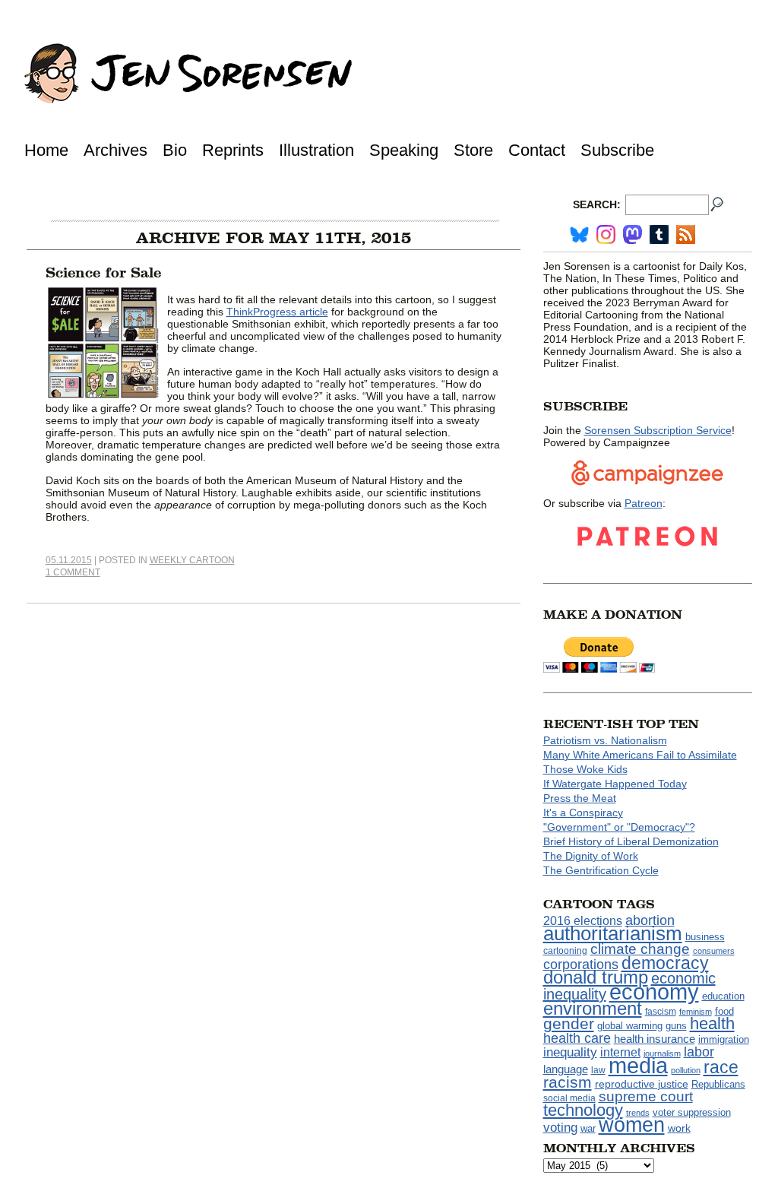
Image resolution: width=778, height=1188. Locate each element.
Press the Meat (579, 798)
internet (620, 1052)
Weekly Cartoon (192, 560)
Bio (175, 150)
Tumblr (659, 234)
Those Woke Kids (585, 769)
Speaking (403, 150)
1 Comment (73, 572)
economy (654, 991)
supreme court (646, 1096)
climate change (640, 949)
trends (638, 1112)
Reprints (233, 150)
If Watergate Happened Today (615, 784)
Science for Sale (103, 273)
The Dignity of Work (590, 856)
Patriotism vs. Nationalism (605, 740)
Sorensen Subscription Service (658, 430)
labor (699, 1052)
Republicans (718, 1084)
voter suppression (692, 1112)
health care (577, 1038)
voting (560, 1127)
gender (568, 1023)
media (638, 1065)
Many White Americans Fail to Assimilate (640, 755)
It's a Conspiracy (583, 812)
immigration (723, 1039)
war (588, 1128)
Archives (115, 150)
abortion (650, 920)
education (723, 996)
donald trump (595, 977)
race (721, 1067)
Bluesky (579, 234)
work (679, 1128)
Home (46, 150)
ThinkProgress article (277, 312)
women (632, 1125)
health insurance (654, 1039)
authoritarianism (612, 933)
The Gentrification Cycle (601, 870)
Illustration (316, 150)
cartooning (565, 950)
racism (567, 1082)
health (712, 1023)
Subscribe (617, 150)
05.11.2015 (69, 560)
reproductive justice (641, 1084)
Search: (597, 204)
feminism (695, 1011)
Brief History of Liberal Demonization (631, 841)
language (565, 1069)
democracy (665, 963)
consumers (714, 950)
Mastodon (632, 234)
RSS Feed (685, 234)
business (705, 936)
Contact (536, 150)
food (724, 1011)
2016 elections (582, 920)
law (598, 1070)
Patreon (644, 503)
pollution (686, 1070)
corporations (580, 964)
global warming (630, 1026)
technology (583, 1110)
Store (473, 150)
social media (569, 1098)
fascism (660, 1011)
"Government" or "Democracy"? (619, 827)
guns (676, 1026)
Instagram (605, 234)
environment (592, 1008)
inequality (570, 1052)
